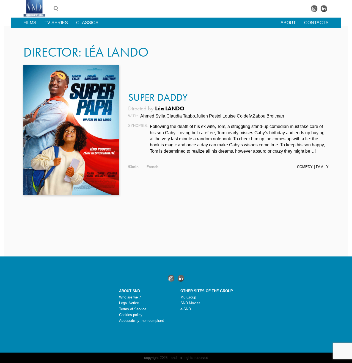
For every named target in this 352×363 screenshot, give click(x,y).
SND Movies (190, 303)
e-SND (185, 309)
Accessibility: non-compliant (141, 321)
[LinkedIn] (323, 8)
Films (29, 22)
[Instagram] (314, 8)
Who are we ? (130, 297)
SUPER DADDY (158, 97)
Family (322, 167)
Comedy (305, 167)
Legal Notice (129, 303)
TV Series (56, 22)
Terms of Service (132, 309)
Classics (87, 22)
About (288, 22)
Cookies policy (130, 315)
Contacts (316, 22)
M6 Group (188, 297)
